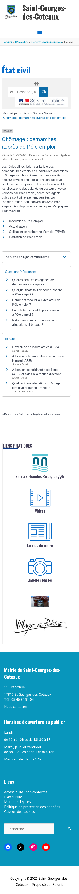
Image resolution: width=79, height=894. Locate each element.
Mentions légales (17, 801)
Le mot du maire (40, 545)
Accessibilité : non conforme (25, 792)
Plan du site (13, 797)
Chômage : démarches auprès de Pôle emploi (34, 117)
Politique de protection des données (32, 806)
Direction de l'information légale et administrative (32, 414)
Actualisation (18, 226)
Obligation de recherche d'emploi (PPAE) (37, 231)
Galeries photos (40, 580)
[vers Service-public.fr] (41, 102)
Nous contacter (16, 706)
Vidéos (40, 511)
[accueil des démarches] (36, 82)
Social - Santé (43, 113)
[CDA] (40, 463)
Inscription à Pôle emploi (26, 221)
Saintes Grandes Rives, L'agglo (40, 476)
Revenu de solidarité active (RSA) (35, 347)
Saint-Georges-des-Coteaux (44, 12)
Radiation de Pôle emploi (26, 237)
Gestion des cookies (19, 811)
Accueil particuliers (16, 113)
